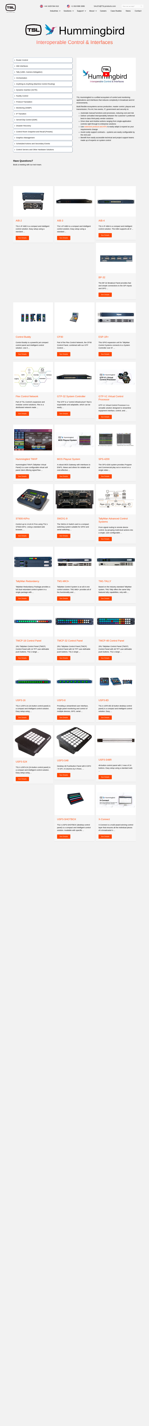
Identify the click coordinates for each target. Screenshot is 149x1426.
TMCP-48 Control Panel (111, 640)
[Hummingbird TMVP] (33, 440)
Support (80, 11)
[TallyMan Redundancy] (33, 562)
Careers (103, 11)
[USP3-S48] (74, 741)
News (128, 11)
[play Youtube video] (106, 74)
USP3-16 (20, 700)
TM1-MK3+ (63, 581)
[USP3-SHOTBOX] (74, 800)
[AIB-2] (33, 201)
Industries (54, 11)
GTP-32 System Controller (71, 396)
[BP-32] (116, 258)
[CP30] (74, 317)
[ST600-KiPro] (33, 499)
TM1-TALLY (105, 581)
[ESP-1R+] (116, 317)
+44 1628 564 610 (51, 6)
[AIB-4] (116, 201)
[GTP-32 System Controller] (74, 377)
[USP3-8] (74, 681)
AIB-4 (102, 220)
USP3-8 (61, 700)
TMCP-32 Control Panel (70, 640)
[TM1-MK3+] (74, 562)
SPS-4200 (104, 459)
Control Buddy (23, 336)
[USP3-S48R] (116, 740)
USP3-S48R (105, 759)
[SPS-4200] (116, 440)
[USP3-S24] (33, 741)
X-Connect (104, 819)
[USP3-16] (33, 681)
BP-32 (102, 277)
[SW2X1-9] (74, 499)
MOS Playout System (68, 459)
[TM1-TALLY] (116, 562)
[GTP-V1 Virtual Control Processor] (116, 377)
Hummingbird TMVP (26, 459)
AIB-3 (60, 220)
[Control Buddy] (33, 317)
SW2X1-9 (62, 518)
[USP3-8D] (116, 681)
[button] (60, 11)
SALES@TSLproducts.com (105, 6)
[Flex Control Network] (33, 377)
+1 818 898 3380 (78, 6)
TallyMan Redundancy (27, 581)
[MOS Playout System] (74, 440)
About (91, 11)
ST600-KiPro (22, 518)
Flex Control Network (27, 396)
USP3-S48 (62, 760)
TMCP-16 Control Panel (28, 640)
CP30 (60, 336)
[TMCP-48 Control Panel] (116, 621)
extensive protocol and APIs (95, 127)
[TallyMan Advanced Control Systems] (116, 499)
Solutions (67, 11)
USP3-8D (104, 700)
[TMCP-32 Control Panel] (74, 621)
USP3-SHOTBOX (66, 819)
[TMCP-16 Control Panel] (33, 621)
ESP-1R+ (104, 336)
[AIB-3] (74, 201)
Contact (138, 11)
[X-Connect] (116, 800)
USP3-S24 (21, 761)
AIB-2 (19, 220)
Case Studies (116, 11)
